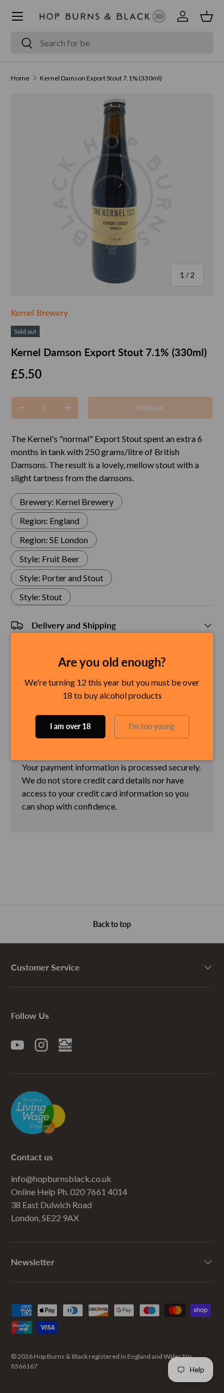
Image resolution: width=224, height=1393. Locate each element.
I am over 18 (70, 726)
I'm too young (152, 726)
